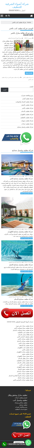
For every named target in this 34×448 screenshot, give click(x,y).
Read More (29, 73)
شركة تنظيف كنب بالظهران (25, 347)
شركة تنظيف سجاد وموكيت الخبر (23, 328)
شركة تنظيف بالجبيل (27, 105)
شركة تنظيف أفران (27, 98)
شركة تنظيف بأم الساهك (26, 345)
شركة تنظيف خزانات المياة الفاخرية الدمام (21, 376)
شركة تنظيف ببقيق (27, 354)
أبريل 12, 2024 (28, 229)
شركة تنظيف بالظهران (26, 114)
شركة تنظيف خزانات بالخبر (25, 373)
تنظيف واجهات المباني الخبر (25, 337)
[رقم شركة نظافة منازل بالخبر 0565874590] (23, 41)
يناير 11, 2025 (28, 176)
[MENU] (1, 15)
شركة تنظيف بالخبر (27, 77)
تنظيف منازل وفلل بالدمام (25, 358)
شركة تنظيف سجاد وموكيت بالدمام (23, 330)
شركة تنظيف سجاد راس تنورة (24, 326)
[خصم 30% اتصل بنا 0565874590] (4, 444)
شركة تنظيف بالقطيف (26, 117)
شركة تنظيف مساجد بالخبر (25, 339)
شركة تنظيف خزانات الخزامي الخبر (23, 380)
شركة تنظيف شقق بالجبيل (25, 369)
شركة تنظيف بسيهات (27, 121)
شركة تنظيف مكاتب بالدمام (25, 363)
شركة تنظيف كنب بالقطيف (25, 332)
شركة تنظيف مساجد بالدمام (25, 341)
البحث (31, 86)
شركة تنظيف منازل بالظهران (25, 352)
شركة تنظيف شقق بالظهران (25, 367)
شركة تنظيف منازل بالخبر (25, 343)
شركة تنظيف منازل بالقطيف (25, 360)
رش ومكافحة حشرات (27, 95)
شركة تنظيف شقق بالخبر (14, 77)
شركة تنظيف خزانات (27, 124)
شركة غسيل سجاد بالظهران (25, 356)
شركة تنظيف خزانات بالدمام (25, 371)
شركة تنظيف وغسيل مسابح (25, 127)
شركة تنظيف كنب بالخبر (26, 365)
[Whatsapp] (28, 442)
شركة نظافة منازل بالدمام (25, 334)
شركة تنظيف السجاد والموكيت (24, 102)
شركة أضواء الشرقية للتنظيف (17, 5)
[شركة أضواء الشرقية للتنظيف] (31, 15)
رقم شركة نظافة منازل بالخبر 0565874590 (22, 34)
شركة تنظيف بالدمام (27, 111)
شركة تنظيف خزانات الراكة (25, 378)
